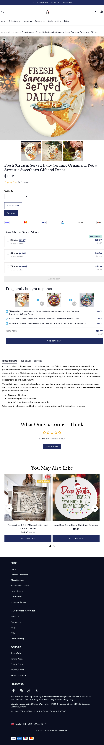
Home (2, 32)
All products (13, 32)
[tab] (50, 546)
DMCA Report (40, 724)
